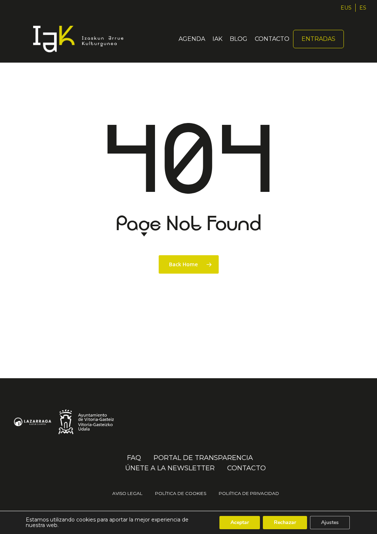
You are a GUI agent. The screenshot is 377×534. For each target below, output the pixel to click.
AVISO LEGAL (127, 493)
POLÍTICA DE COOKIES (180, 493)
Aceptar (239, 522)
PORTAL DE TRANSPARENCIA (203, 458)
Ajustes (330, 522)
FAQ (134, 458)
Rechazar (285, 522)
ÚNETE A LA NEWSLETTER (170, 468)
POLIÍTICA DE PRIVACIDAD (249, 493)
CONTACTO (246, 468)
